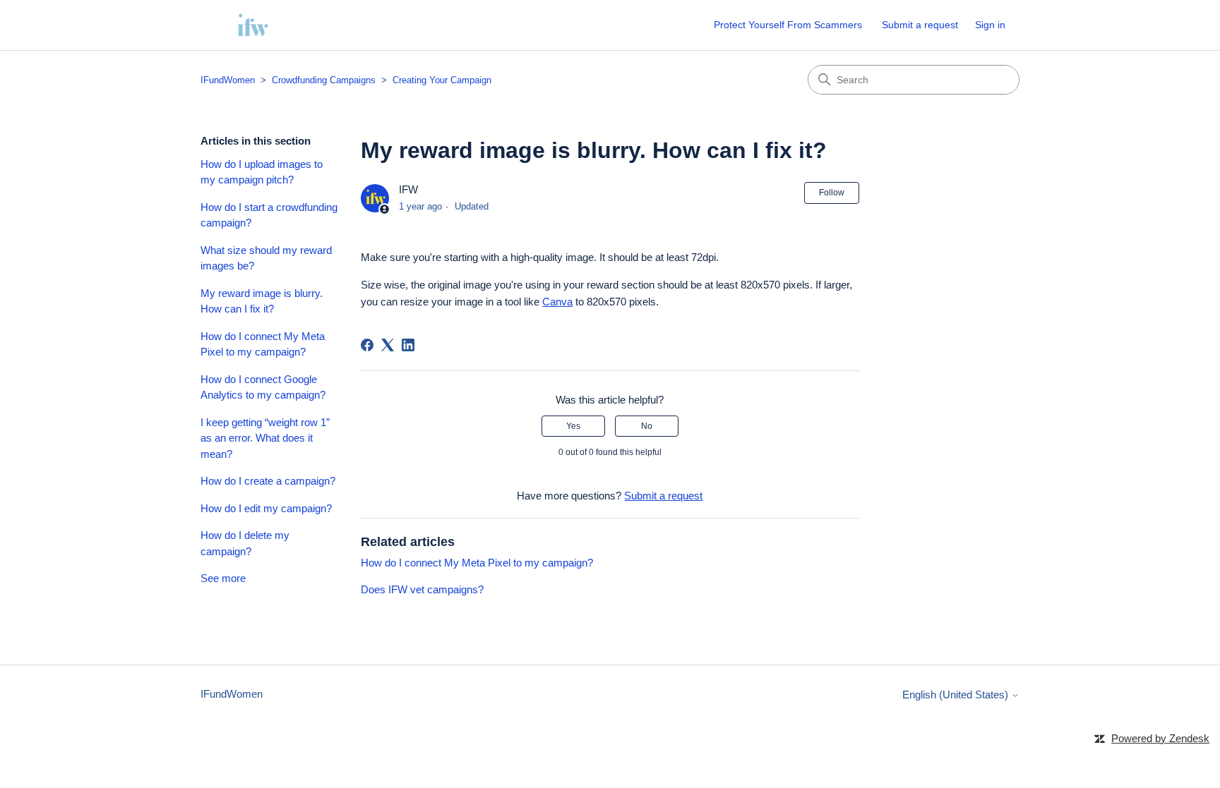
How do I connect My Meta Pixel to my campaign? (263, 344)
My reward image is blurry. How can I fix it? (262, 301)
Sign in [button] (990, 24)
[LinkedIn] (408, 345)
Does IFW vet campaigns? (422, 589)
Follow (831, 193)
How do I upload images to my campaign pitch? (262, 172)
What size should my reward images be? (266, 258)
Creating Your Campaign (442, 80)
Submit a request (920, 24)
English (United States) (956, 695)
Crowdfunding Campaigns (324, 80)
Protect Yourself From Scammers (788, 24)
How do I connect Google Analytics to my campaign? (263, 387)
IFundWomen (228, 80)
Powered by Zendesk (1160, 738)
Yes (573, 426)
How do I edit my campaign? (266, 508)
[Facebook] (367, 345)
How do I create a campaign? (268, 481)
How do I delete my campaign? (245, 543)
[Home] (253, 25)
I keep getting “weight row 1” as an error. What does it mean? (265, 438)
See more (223, 578)
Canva (557, 302)
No (646, 426)
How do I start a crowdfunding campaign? (269, 215)
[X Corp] (387, 345)
